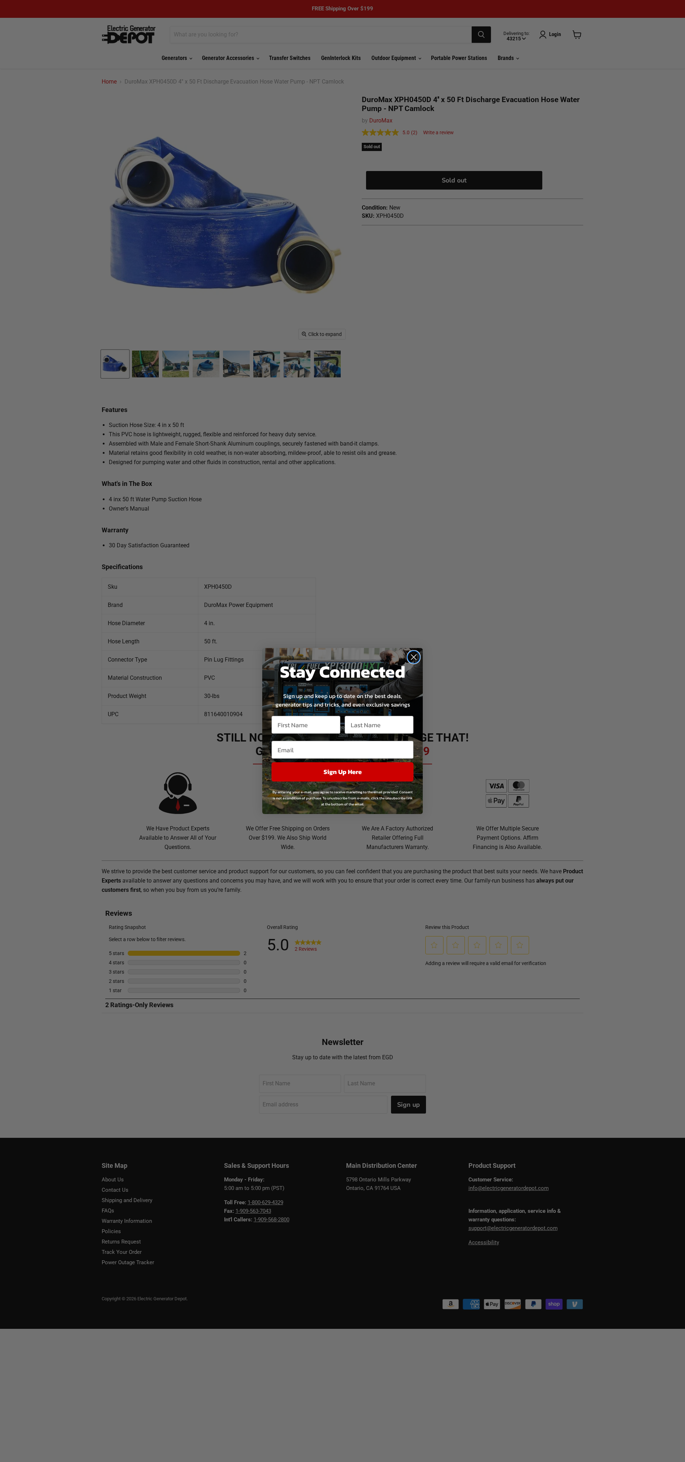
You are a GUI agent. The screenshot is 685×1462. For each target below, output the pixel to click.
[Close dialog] (413, 657)
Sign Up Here (343, 772)
